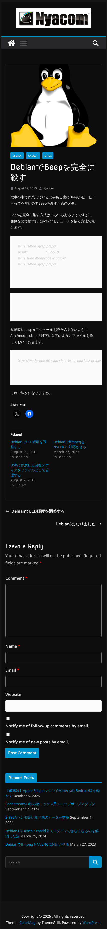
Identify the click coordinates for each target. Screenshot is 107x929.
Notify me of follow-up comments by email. (47, 726)
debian (17, 155)
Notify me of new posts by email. (37, 742)
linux (48, 155)
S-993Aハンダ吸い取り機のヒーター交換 (37, 817)
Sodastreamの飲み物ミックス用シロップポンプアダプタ (50, 803)
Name (12, 646)
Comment (16, 578)
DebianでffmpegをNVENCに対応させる (70, 444)
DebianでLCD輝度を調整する (38, 511)
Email (12, 670)
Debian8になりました (76, 524)
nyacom (48, 188)
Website (13, 694)
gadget (33, 155)
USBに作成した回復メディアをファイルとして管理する (29, 470)
